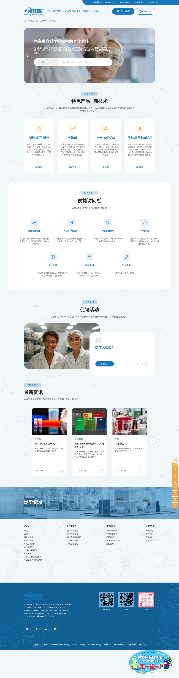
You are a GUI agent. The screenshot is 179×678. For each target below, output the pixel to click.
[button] (27, 55)
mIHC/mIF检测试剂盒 (32, 557)
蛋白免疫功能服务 (74, 537)
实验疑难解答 (111, 534)
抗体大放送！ (104, 347)
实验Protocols (111, 531)
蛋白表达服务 (72, 541)
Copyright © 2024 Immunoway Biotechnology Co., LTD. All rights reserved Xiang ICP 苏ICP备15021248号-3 (78, 644)
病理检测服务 (72, 534)
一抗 (26, 531)
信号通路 (67, 11)
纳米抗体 (29, 547)
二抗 (26, 534)
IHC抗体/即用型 (30, 550)
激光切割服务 (72, 544)
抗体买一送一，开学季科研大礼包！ (43, 20)
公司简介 (96, 11)
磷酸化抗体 (28, 537)
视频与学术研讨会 (113, 541)
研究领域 (57, 11)
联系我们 (149, 541)
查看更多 (105, 364)
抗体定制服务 (72, 531)
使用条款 (143, 644)
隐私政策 (132, 644)
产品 (49, 11)
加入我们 (149, 534)
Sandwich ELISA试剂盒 (33, 560)
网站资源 (110, 537)
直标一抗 (27, 554)
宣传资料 (110, 544)
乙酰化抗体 (28, 541)
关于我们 (149, 531)
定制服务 (76, 11)
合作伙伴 (149, 537)
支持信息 (86, 11)
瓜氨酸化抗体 (29, 544)
